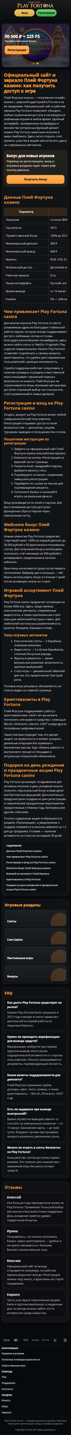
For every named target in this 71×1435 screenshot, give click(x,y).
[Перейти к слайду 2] (37, 63)
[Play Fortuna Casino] (35, 4)
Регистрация (46, 12)
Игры (5, 1406)
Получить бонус (35, 179)
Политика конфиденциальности (21, 1359)
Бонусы (6, 1400)
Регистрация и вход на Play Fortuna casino (30, 862)
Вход (25, 12)
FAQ (4, 1376)
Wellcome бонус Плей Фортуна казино (28, 868)
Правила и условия (13, 1353)
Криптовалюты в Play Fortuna (23, 879)
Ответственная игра (14, 1365)
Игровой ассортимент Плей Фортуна (27, 873)
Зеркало (6, 1412)
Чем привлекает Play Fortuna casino (27, 856)
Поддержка (8, 1383)
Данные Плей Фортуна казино (24, 851)
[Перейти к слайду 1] (34, 63)
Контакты (7, 1389)
